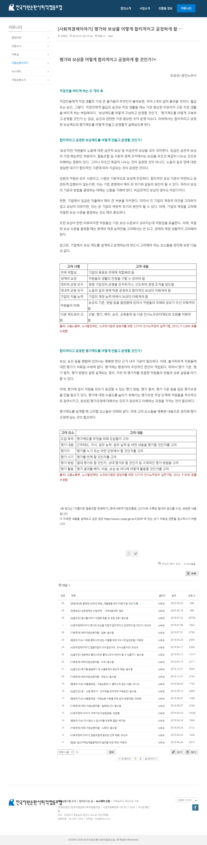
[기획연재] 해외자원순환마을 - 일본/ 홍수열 (92, 632)
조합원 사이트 (185, 800)
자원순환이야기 (20, 62)
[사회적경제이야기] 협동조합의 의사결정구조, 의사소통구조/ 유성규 (104, 647)
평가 (172, 563)
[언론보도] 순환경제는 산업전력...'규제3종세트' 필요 (97, 610)
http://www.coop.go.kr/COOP (123, 518)
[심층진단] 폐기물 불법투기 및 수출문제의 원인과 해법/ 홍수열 (101, 669)
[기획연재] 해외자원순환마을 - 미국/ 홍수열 (92, 662)
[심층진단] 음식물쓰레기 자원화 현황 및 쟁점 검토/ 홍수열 (99, 618)
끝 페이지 (150, 758)
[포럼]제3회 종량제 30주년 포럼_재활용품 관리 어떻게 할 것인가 (102, 603)
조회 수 (191, 595)
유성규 (165, 563)
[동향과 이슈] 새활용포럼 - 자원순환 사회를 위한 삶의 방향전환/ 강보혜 (105, 698)
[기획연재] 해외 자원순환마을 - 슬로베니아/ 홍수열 (95, 705)
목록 (193, 573)
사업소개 (144, 8)
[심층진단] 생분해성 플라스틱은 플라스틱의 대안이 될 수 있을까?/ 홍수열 (107, 654)
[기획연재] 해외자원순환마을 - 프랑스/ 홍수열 (93, 676)
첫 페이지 (126, 758)
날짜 (174, 595)
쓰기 (179, 752)
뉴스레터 (16, 71)
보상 (178, 563)
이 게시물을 (189, 563)
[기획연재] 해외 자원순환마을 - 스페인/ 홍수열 (93, 727)
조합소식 (16, 46)
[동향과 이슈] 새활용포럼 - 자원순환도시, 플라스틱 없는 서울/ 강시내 (104, 684)
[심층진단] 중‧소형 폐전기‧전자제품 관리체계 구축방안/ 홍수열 (103, 691)
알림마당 (16, 37)
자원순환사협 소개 (67, 801)
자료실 (15, 54)
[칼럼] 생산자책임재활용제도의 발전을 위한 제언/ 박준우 (98, 742)
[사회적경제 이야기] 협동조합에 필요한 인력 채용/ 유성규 (99, 735)
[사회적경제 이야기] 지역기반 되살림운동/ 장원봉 (95, 713)
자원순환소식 (19, 79)
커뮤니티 (186, 8)
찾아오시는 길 (86, 801)
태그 (193, 752)
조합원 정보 (165, 8)
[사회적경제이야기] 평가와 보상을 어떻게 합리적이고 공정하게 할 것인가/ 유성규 (132, 28)
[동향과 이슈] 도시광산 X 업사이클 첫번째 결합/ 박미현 (97, 720)
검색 (111, 752)
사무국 (64, 36)
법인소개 (125, 8)
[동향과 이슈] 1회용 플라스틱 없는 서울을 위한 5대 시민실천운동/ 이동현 (106, 640)
